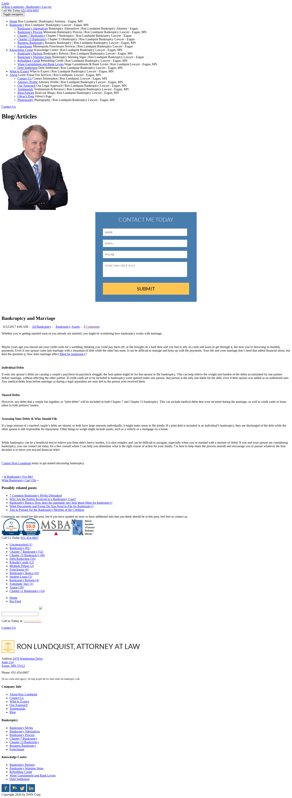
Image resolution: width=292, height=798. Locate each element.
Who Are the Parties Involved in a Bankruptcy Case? (43, 499)
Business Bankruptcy (30, 42)
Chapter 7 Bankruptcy (31, 35)
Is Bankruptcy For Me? (18, 476)
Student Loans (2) (21, 576)
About (13, 75)
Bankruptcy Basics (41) (24, 573)
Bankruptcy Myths (21, 728)
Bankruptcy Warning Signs (34, 57)
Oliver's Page (25, 96)
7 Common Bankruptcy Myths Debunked (36, 495)
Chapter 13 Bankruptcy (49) (27, 555)
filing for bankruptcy (72, 354)
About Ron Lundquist (23, 694)
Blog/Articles (25, 92)
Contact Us (24, 78)
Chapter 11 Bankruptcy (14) (27, 591)
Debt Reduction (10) (22, 559)
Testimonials (25, 89)
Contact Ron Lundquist (16, 463)
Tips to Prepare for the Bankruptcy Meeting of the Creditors (47, 509)
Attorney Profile (27, 82)
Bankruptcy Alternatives (32, 28)
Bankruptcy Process (30, 32)
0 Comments (92, 326)
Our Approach (26, 85)
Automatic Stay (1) (21, 584)
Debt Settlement (27, 67)
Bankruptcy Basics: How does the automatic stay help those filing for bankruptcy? (61, 502)
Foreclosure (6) (19, 569)
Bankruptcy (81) (20, 548)
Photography (25, 100)
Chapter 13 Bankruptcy (32, 39)
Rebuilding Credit (28, 60)
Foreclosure (24, 46)
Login (5, 3)
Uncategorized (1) (21, 544)
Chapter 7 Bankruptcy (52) (26, 551)
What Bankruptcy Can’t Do (19, 480)
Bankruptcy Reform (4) (24, 580)
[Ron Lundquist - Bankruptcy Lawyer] (26, 7)
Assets (76, 326)
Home (13, 21)
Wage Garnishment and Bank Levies (40, 64)
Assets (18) (17, 587)
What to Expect (19, 71)
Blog (13, 712)
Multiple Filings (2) (22, 566)
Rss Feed (15, 601)
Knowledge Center (21, 50)
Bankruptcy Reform (30, 53)
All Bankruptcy (41, 326)
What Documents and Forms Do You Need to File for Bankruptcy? (52, 506)
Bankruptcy (17, 25)
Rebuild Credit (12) (22, 562)
